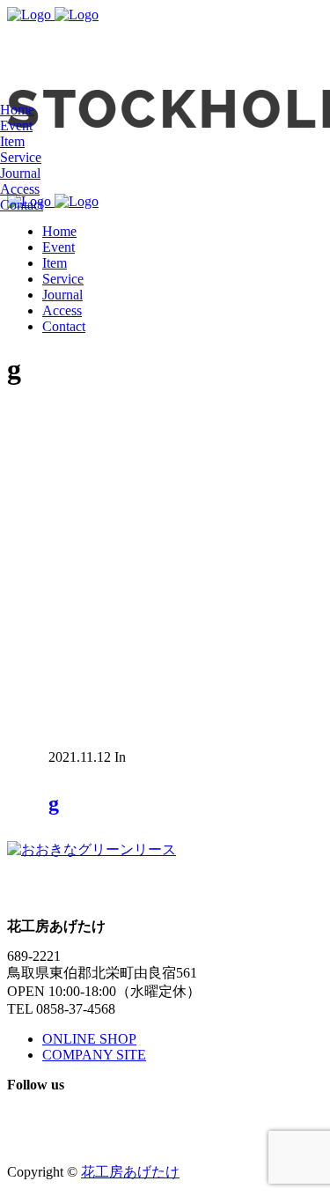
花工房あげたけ (130, 1171)
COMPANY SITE (94, 1054)
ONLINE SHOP (89, 1038)
